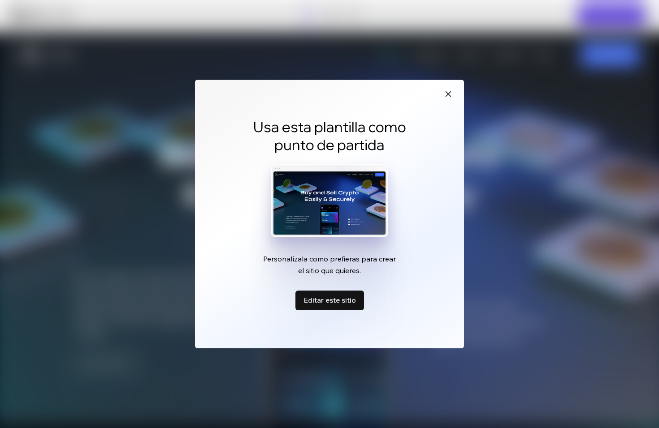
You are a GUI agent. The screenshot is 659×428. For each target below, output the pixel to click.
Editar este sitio (329, 299)
